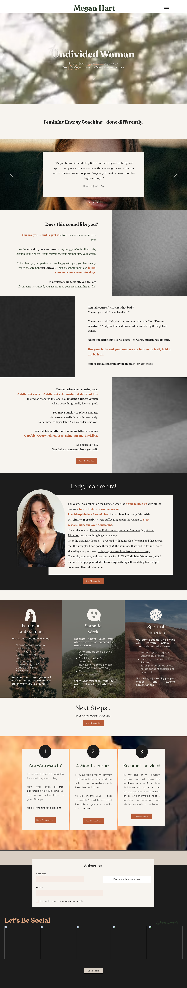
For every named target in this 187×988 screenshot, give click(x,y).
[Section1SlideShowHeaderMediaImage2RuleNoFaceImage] (93, 203)
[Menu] (166, 7)
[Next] (175, 174)
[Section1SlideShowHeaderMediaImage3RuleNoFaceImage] (97, 202)
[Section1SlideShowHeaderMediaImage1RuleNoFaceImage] (89, 202)
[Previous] (11, 174)
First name (41, 874)
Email (39, 888)
